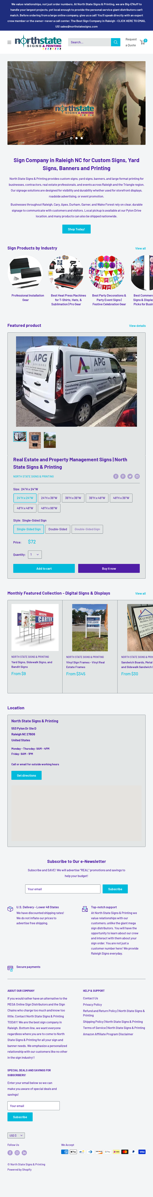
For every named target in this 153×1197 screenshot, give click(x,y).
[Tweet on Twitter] (130, 476)
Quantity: (19, 554)
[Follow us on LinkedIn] (24, 1152)
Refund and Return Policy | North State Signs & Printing (114, 1013)
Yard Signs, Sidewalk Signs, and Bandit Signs (31, 664)
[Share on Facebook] (115, 476)
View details (137, 325)
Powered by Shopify (19, 1169)
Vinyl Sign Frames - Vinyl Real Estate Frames (85, 664)
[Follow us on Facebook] (10, 1152)
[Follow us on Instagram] (17, 1152)
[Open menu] (9, 42)
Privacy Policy (92, 1004)
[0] (142, 42)
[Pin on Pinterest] (123, 476)
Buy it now (109, 568)
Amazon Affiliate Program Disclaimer (108, 1034)
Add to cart (44, 568)
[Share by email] (137, 476)
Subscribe (115, 889)
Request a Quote (131, 42)
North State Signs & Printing (33, 476)
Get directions (26, 775)
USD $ (13, 1135)
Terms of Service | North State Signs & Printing (114, 1027)
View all (140, 248)
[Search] (115, 42)
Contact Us (90, 998)
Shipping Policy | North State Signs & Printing (113, 1021)
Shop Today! (76, 229)
